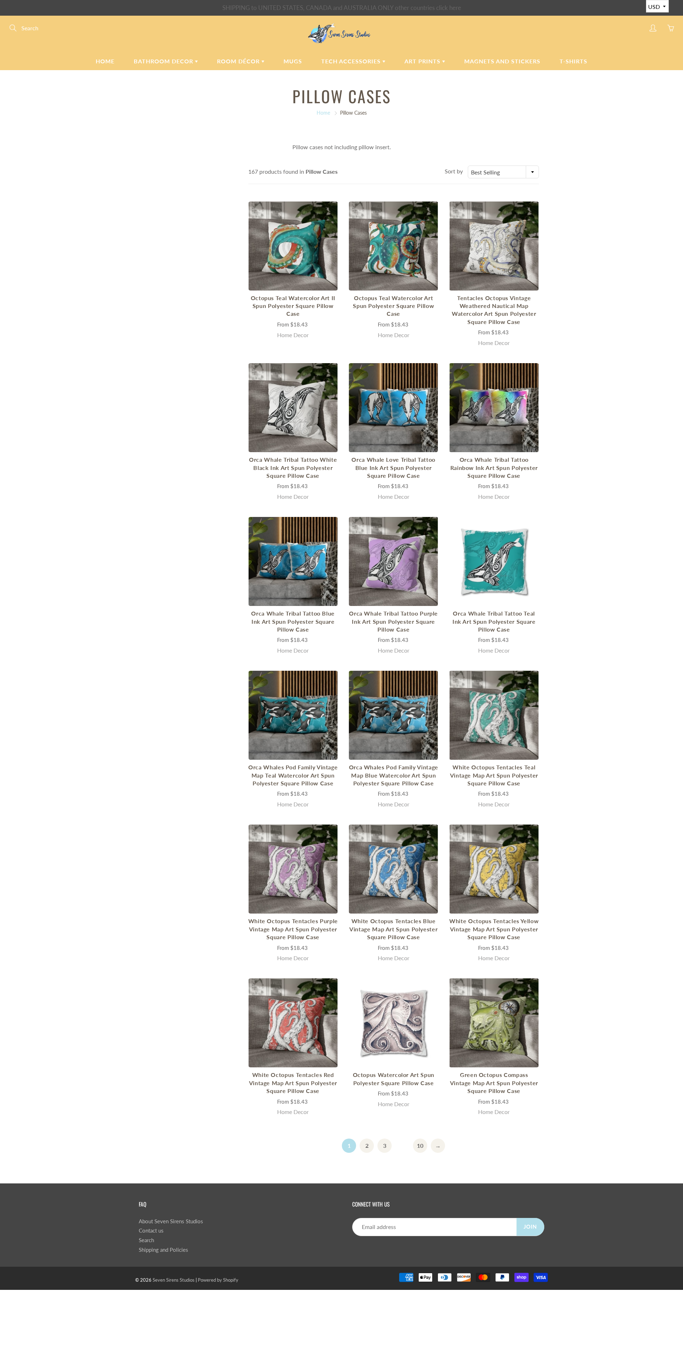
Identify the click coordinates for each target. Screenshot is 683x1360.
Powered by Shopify (218, 1280)
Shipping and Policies (163, 1250)
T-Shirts (573, 61)
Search (146, 1240)
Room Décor (239, 61)
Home (105, 61)
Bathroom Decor (164, 61)
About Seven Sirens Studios (171, 1221)
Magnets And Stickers (502, 61)
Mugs (293, 61)
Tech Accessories (351, 61)
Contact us (151, 1231)
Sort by (454, 171)
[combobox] (503, 172)
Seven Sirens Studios (174, 1280)
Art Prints (423, 61)
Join (530, 1227)
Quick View (293, 246)
